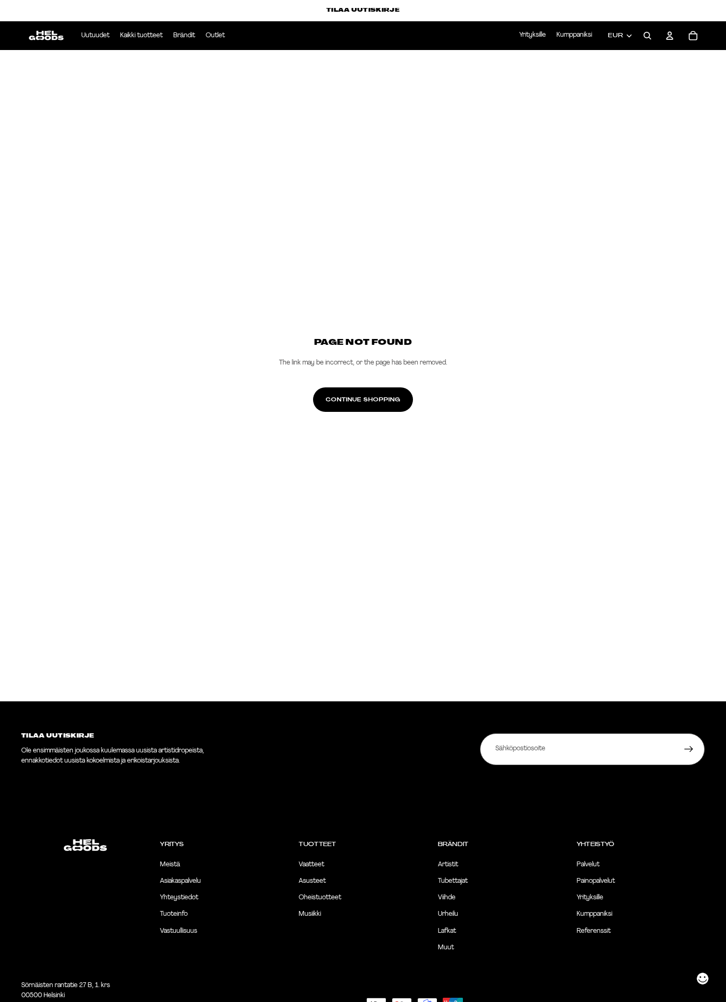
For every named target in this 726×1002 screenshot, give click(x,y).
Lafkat (447, 931)
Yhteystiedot (179, 898)
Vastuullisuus (178, 931)
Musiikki (310, 914)
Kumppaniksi (574, 35)
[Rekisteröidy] (689, 749)
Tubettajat (453, 881)
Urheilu (448, 914)
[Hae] (647, 35)
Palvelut (588, 865)
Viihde (446, 898)
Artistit (448, 865)
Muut (446, 948)
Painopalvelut (596, 881)
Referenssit (594, 931)
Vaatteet (311, 865)
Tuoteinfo (174, 914)
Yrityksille (532, 35)
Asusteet (312, 881)
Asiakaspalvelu (180, 881)
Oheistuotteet (320, 898)
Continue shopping (363, 399)
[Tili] (669, 35)
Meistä (170, 865)
